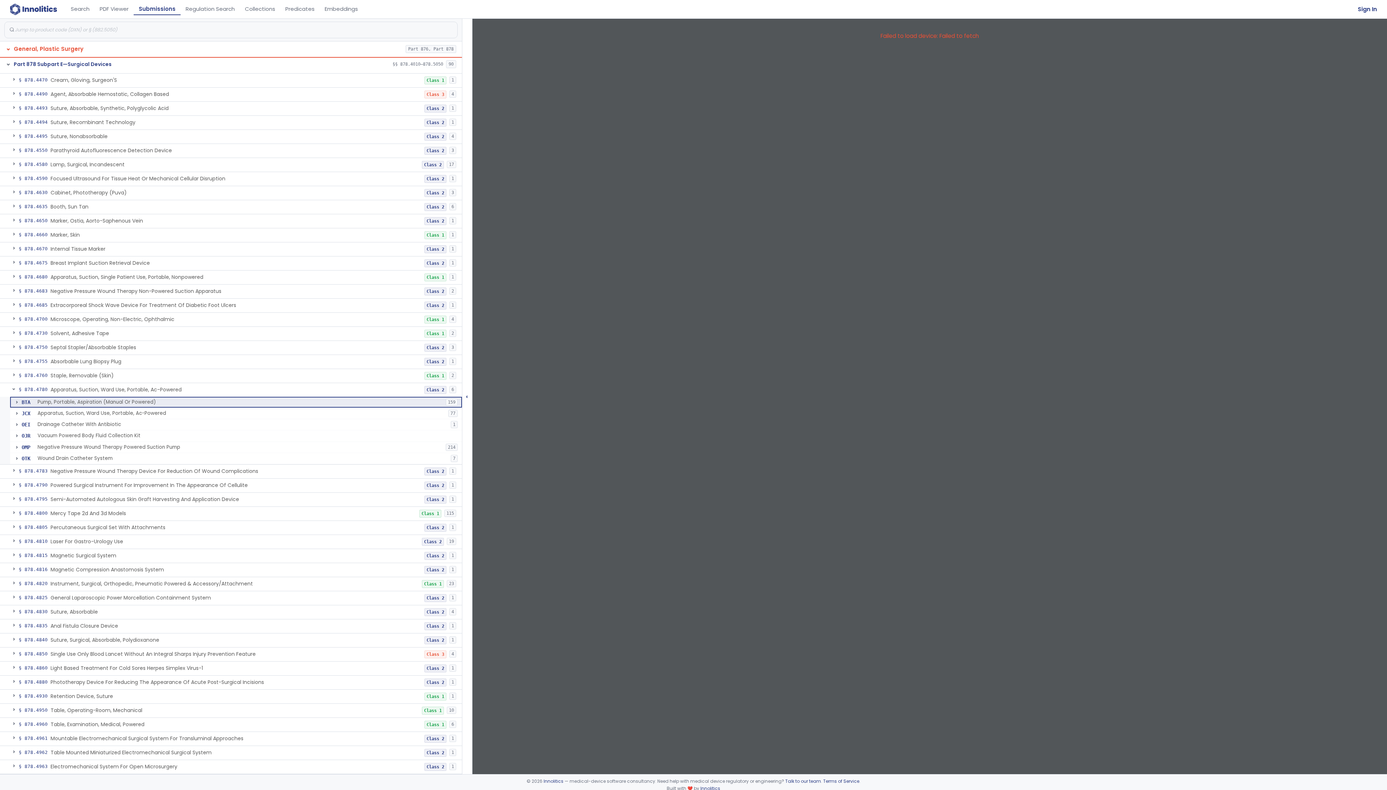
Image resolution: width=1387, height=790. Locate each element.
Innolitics (553, 781)
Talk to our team (803, 781)
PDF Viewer (114, 9)
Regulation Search (210, 9)
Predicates (300, 9)
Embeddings (341, 9)
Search (80, 9)
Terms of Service (841, 781)
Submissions (157, 9)
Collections (260, 9)
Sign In (1367, 9)
